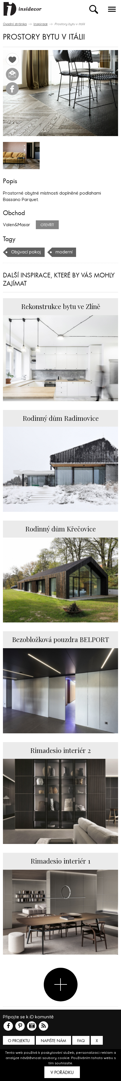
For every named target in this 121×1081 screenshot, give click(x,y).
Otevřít (47, 225)
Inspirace (40, 24)
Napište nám (53, 1040)
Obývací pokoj (26, 252)
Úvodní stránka (15, 24)
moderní (64, 252)
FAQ (81, 1040)
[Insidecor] (23, 9)
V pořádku (62, 1072)
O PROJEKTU (19, 1040)
